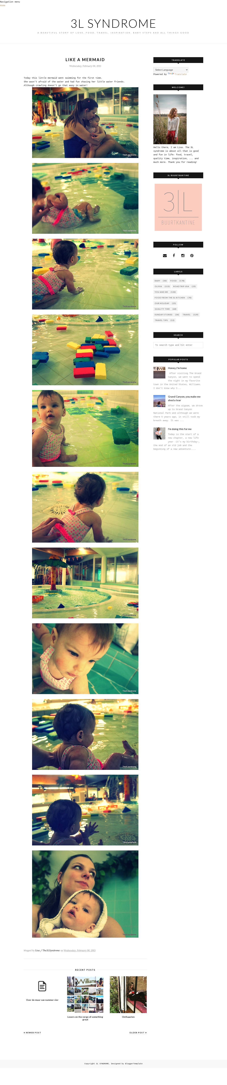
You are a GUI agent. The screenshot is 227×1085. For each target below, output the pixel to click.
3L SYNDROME (113, 23)
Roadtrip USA (181, 286)
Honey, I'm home (177, 367)
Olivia (158, 286)
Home (2, 5)
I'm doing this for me (180, 428)
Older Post (137, 1033)
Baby (157, 281)
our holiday (162, 303)
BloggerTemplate (134, 1064)
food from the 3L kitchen (170, 298)
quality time (162, 309)
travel (187, 314)
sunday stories (163, 314)
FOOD (173, 281)
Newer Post (33, 1033)
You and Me (161, 292)
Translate (181, 74)
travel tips (161, 320)
